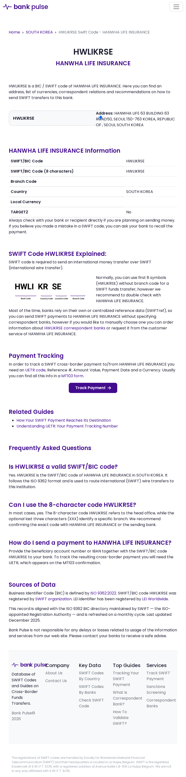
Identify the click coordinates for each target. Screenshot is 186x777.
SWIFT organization (53, 599)
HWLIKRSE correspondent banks (74, 328)
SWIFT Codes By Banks (91, 689)
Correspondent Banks (161, 703)
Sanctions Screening (156, 689)
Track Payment (90, 388)
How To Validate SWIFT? (121, 717)
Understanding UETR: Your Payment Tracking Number (67, 426)
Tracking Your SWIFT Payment (126, 678)
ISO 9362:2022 (103, 593)
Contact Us (56, 681)
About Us (53, 673)
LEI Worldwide (155, 599)
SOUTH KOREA (39, 32)
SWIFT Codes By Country (91, 676)
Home (14, 32)
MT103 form (72, 376)
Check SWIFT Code (91, 703)
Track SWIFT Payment (158, 676)
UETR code (35, 370)
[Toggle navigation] (176, 7)
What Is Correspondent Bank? (127, 698)
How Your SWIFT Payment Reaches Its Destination (63, 420)
